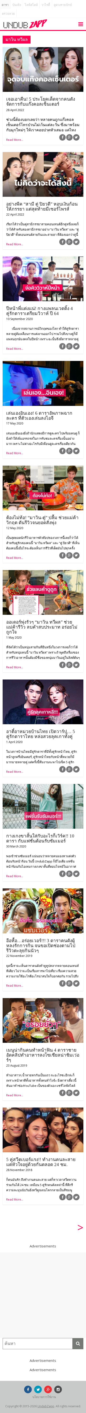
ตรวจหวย (8, 13)
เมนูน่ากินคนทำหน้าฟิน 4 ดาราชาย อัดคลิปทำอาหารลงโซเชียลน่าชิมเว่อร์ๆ (42, 1055)
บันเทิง (16, 5)
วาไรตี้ (45, 5)
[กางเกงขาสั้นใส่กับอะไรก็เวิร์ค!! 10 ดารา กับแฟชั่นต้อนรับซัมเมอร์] (43, 786)
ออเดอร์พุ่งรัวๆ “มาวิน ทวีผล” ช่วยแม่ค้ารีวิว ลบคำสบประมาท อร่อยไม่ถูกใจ (41, 627)
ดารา (5, 5)
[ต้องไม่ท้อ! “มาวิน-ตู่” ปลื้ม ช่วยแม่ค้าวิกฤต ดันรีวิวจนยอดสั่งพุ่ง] (43, 468)
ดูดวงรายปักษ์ (63, 5)
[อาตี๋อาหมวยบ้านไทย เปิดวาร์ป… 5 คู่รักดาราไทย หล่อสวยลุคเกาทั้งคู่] (43, 682)
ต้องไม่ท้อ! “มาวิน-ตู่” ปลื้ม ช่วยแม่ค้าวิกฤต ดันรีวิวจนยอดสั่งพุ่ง (42, 520)
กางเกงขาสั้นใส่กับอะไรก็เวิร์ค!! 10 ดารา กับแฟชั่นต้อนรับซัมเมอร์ (40, 838)
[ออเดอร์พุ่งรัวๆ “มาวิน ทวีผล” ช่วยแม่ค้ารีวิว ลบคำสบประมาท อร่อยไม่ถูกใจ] (43, 573)
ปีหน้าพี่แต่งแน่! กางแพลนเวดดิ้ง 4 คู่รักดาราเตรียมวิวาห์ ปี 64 (39, 311)
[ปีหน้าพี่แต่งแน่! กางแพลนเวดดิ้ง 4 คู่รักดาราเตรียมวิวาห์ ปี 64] (43, 259)
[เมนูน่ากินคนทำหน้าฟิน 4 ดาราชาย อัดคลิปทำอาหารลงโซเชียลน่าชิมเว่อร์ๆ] (43, 1001)
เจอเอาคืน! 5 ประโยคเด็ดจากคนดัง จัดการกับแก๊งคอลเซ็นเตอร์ (40, 102)
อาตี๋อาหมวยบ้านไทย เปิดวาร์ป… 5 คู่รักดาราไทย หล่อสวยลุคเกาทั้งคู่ (40, 734)
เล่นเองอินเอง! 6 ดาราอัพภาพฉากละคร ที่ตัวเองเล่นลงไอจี (39, 416)
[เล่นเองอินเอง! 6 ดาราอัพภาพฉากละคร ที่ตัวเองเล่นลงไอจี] (43, 363)
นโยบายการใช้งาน (44, 1397)
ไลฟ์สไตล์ (31, 5)
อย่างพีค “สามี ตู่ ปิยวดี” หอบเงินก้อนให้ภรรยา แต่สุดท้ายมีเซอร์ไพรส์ (42, 207)
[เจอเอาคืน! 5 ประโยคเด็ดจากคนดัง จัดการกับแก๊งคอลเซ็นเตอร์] (43, 50)
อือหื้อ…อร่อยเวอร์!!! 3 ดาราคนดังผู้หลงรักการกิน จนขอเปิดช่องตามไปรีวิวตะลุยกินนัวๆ (40, 945)
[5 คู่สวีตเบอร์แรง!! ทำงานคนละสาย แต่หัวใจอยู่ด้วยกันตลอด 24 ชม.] (43, 1110)
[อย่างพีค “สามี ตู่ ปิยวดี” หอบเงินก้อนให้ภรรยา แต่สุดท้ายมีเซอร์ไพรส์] (43, 155)
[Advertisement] (43, 1295)
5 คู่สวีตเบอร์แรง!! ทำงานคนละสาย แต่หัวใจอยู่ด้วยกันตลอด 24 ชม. (40, 1162)
